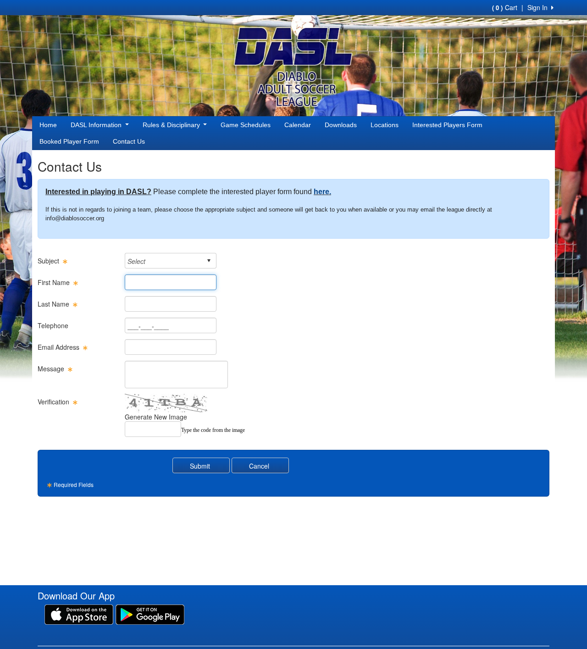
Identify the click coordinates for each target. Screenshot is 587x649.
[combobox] (163, 261)
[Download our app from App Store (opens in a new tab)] (78, 613)
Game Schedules (246, 125)
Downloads (341, 125)
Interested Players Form (447, 125)
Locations (385, 125)
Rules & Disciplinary (172, 125)
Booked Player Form (69, 141)
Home (48, 125)
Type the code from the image (213, 430)
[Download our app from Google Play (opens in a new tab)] (150, 613)
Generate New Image (156, 416)
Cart (504, 7)
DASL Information (97, 125)
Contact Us (129, 141)
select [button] (208, 260)
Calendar (297, 125)
